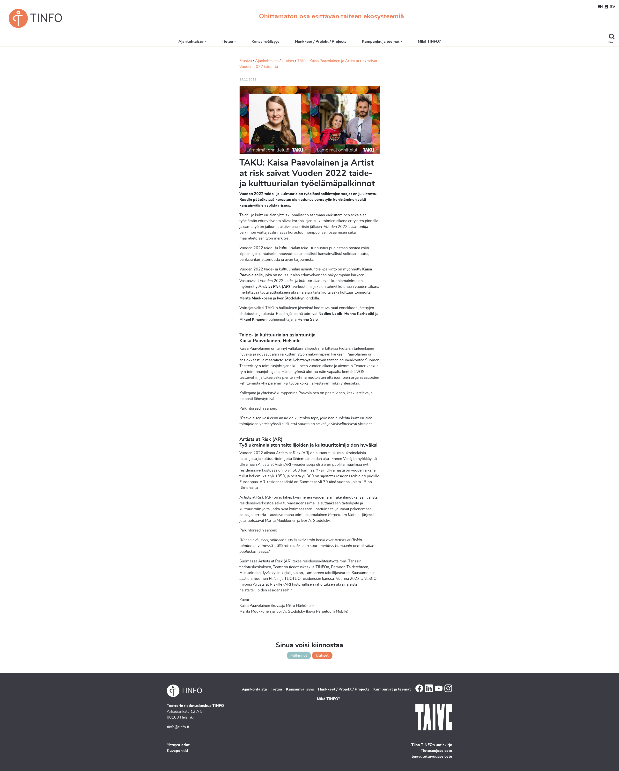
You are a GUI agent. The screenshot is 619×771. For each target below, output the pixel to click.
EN (600, 7)
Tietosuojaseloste (436, 751)
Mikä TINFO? (429, 42)
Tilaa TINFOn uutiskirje (431, 745)
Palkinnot (299, 655)
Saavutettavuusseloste (432, 756)
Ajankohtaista (190, 42)
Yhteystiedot (178, 745)
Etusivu (245, 61)
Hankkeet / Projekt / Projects (320, 42)
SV (612, 7)
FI (606, 7)
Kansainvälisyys (265, 42)
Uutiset (288, 61)
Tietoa (227, 42)
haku (611, 42)
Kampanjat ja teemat (380, 42)
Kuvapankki (177, 751)
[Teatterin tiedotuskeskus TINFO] (35, 18)
